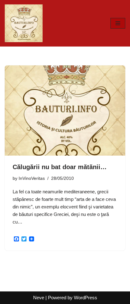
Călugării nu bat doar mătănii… (60, 166)
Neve (38, 297)
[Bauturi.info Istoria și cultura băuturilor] (24, 23)
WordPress (85, 297)
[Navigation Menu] (117, 23)
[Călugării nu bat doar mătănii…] (65, 110)
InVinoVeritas (32, 178)
